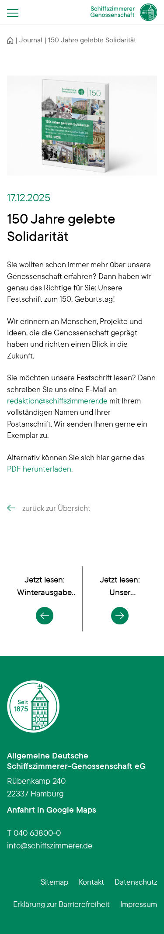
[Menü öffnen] (15, 12)
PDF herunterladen (39, 468)
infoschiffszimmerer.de (49, 845)
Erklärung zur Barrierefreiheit (61, 904)
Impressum (138, 904)
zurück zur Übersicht (56, 508)
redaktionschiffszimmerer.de (57, 400)
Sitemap (54, 881)
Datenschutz (136, 881)
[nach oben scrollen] (144, 914)
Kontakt (91, 881)
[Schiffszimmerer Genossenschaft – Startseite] (124, 12)
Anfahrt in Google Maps (51, 809)
